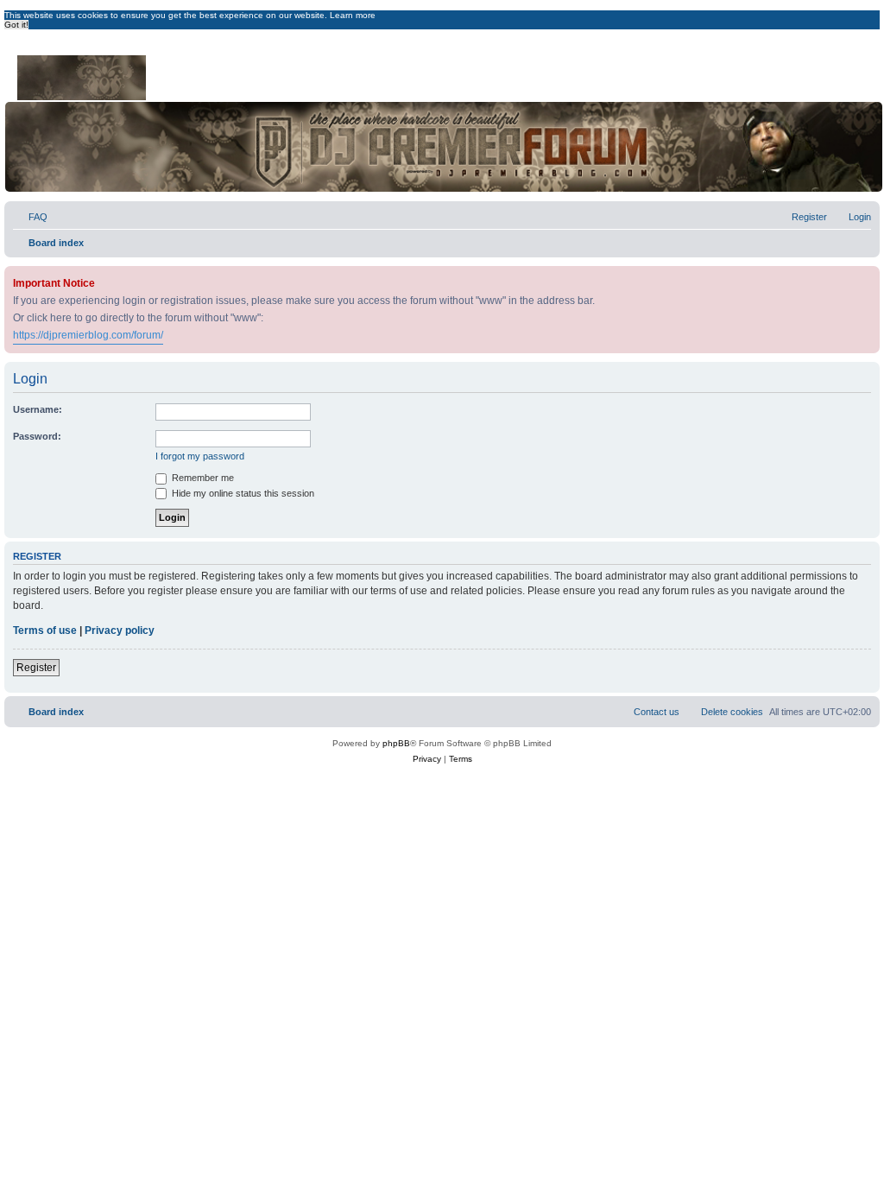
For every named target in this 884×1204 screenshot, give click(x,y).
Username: (37, 409)
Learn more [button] (353, 15)
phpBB (396, 743)
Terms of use (45, 630)
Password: (37, 436)
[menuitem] (30, 216)
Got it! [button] (16, 24)
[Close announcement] (868, 275)
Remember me (201, 477)
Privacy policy (120, 630)
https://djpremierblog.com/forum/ (88, 335)
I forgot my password (199, 456)
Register (36, 668)
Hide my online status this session (241, 493)
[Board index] (83, 74)
